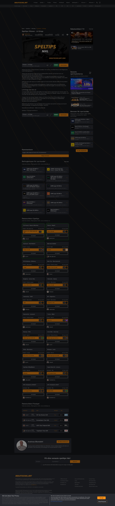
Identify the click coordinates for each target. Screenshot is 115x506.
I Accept (101, 497)
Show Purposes (102, 501)
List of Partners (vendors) (56, 501)
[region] (57, 500)
